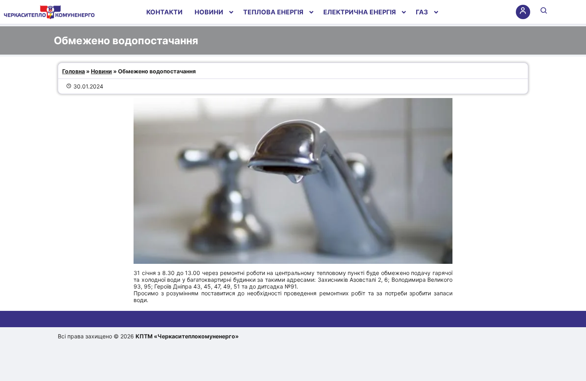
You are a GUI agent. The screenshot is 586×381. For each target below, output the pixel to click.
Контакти (164, 12)
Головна (73, 71)
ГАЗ (422, 12)
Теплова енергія (273, 12)
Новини (209, 12)
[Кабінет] (523, 12)
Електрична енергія (359, 12)
